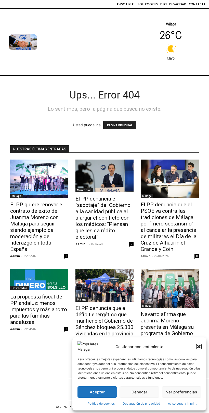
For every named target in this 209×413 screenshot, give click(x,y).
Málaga (16, 196)
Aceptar (97, 392)
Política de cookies (101, 403)
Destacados (19, 288)
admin (15, 256)
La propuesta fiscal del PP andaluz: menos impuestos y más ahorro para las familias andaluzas (38, 309)
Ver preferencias (181, 392)
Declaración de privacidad (141, 403)
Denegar (139, 392)
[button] (198, 346)
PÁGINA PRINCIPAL (120, 125)
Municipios (84, 190)
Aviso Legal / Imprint (182, 403)
